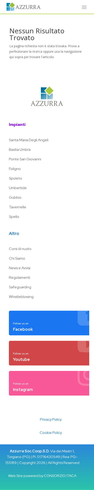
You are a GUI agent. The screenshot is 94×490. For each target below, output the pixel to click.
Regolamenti (19, 277)
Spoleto (15, 178)
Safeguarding (20, 287)
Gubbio (15, 197)
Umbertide (18, 187)
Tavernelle (17, 207)
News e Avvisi (19, 268)
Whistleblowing (21, 296)
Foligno (15, 168)
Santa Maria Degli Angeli (28, 140)
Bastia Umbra (20, 149)
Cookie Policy (51, 432)
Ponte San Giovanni (25, 159)
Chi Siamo (17, 258)
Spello (14, 216)
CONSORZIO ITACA (60, 475)
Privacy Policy (51, 419)
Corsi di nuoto (20, 248)
